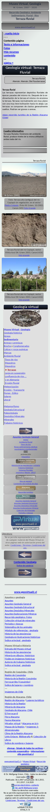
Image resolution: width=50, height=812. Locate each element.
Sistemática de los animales (18, 627)
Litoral (7, 400)
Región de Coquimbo (15, 675)
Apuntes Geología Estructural (25, 503)
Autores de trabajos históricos (20, 662)
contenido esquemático (18, 751)
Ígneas (7, 336)
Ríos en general (26, 481)
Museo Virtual (29, 762)
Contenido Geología (25, 562)
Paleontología (11, 413)
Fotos (7, 48)
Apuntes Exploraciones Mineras (25, 508)
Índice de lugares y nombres (19, 685)
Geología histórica (13, 333)
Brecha (7, 346)
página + (8, 63)
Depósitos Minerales (14, 416)
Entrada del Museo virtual (18, 649)
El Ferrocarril (11, 713)
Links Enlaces (11, 737)
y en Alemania (12, 380)
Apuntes (9, 601)
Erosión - (8, 390)
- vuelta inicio (11, 33)
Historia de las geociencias (18, 634)
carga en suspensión (15, 373)
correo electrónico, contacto (26, 785)
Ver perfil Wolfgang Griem (26, 788)
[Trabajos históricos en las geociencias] (26, 463)
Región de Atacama (14, 700)
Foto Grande (29, 208)
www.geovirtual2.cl (25, 592)
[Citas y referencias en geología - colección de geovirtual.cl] (26, 479)
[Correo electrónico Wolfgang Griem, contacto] (28, 777)
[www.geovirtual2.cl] (26, 530)
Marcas (7, 353)
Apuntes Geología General (25, 501)
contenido (9, 55)
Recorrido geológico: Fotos (18, 617)
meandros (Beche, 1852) (26, 473)
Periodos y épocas (26, 513)
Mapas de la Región (14, 727)
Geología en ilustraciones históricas (22, 637)
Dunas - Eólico (11, 393)
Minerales (9, 420)
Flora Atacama (12, 717)
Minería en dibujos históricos (20, 655)
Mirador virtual (12, 723)
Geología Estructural (14, 410)
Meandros (10, 363)
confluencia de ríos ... (16, 376)
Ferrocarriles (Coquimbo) (17, 682)
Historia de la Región (15, 704)
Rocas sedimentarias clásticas (25, 447)
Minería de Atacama (15, 707)
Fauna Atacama (12, 720)
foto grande (24, 255)
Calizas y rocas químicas (16, 349)
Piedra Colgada (11, 205)
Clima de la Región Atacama (19, 733)
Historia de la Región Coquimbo (21, 679)
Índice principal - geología (18, 640)
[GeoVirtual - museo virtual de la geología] (26, 327)
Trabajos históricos (13, 423)
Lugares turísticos (35, 700)
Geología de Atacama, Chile (18, 710)
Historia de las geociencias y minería (26, 466)
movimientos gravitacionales (25, 449)
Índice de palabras (25, 566)
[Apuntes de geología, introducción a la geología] (26, 499)
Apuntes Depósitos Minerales (25, 506)
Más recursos (11, 52)
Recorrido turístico (25, 492)
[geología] (25, 772)
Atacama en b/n (30, 723)
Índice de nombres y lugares (19, 743)
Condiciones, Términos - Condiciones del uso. (25, 801)
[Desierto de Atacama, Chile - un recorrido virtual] (26, 490)
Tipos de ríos (11, 360)
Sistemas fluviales (26, 470)
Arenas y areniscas (13, 343)
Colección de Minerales (26, 511)
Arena (25, 440)
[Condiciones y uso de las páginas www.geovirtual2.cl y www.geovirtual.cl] (31, 777)
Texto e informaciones (16, 44)
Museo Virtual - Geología (17, 329)
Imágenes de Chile (14, 692)
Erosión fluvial (12, 383)
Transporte (18, 390)
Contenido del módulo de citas (26, 484)
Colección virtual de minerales (20, 620)
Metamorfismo (11, 406)
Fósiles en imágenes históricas (20, 659)
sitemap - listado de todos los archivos (25, 748)
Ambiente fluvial (12, 356)
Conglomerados (21, 346)
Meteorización (11, 387)
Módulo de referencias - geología (21, 630)
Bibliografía (25, 737)
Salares (7, 396)
